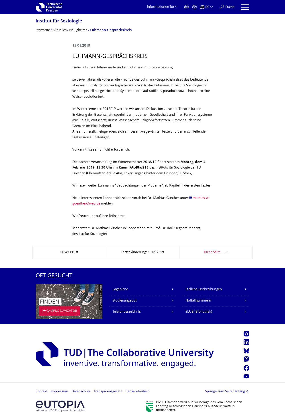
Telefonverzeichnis (126, 312)
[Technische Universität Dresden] (49, 7)
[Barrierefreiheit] (194, 7)
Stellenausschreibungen (203, 289)
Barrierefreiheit (137, 391)
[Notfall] (186, 7)
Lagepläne (120, 289)
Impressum (59, 391)
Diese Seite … (214, 252)
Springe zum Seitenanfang (225, 391)
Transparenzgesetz (108, 391)
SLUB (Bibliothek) (198, 312)
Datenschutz (80, 391)
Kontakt (41, 391)
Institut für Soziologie (59, 21)
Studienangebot (124, 300)
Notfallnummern (198, 300)
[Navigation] (245, 7)
